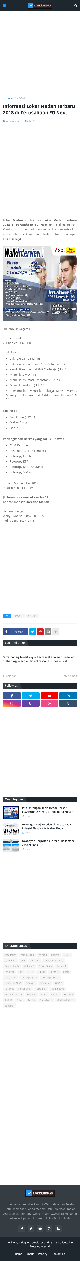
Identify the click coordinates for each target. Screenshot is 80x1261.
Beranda (8, 98)
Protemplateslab (40, 1246)
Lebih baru (11, 675)
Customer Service (53, 960)
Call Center (10, 960)
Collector (35, 960)
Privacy (42, 1254)
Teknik (20, 1000)
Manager (30, 983)
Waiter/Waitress (65, 1000)
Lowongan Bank (29, 977)
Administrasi (28, 955)
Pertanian (41, 989)
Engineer (9, 972)
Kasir (66, 972)
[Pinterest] (40, 631)
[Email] (48, 631)
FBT (51, 1242)
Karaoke (54, 972)
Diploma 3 (28, 966)
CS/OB (66, 955)
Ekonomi (61, 966)
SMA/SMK (20, 98)
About (30, 1254)
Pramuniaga (57, 989)
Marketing (45, 983)
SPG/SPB (32, 616)
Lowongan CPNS (13, 983)
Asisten (43, 955)
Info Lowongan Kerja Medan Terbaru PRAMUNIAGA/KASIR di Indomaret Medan (47, 810)
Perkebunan (24, 989)
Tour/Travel (46, 1000)
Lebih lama (69, 675)
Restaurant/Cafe (14, 994)
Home (18, 1254)
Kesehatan (10, 977)
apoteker (9, 1005)
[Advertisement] (40, 56)
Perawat (9, 989)
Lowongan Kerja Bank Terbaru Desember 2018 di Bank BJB (48, 843)
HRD (21, 972)
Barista (55, 955)
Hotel (30, 972)
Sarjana (55, 994)
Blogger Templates (31, 1242)
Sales (44, 994)
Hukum (41, 972)
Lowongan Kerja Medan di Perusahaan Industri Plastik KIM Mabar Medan (46, 826)
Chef (23, 960)
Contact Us (58, 1254)
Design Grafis (12, 966)
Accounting (10, 955)
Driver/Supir (45, 966)
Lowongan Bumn (50, 977)
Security (68, 994)
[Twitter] (32, 631)
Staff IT (8, 1000)
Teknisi (32, 1000)
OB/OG (58, 983)
